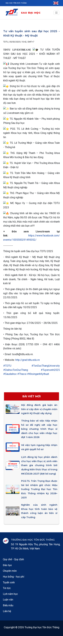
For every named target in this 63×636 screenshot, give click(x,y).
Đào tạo (7, 565)
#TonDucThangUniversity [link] (46, 365)
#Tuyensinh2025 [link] (50, 369)
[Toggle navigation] (56, 13)
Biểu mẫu (8, 605)
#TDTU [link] (7, 365)
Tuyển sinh (9, 582)
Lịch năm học (10, 593)
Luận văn (8, 599)
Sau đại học (31, 12)
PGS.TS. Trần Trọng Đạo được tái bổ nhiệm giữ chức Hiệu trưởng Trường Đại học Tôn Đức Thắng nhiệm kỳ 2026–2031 (39, 489)
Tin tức (7, 588)
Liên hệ (7, 611)
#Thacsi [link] (21, 373)
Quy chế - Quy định (13, 559)
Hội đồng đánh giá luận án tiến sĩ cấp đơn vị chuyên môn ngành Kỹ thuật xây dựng (39, 409)
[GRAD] (13, 12)
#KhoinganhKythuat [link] (38, 373)
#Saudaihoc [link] (10, 373)
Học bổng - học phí (13, 576)
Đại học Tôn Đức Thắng (16, 3)
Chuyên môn (10, 570)
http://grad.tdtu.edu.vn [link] (27, 359)
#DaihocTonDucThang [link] (15, 369)
